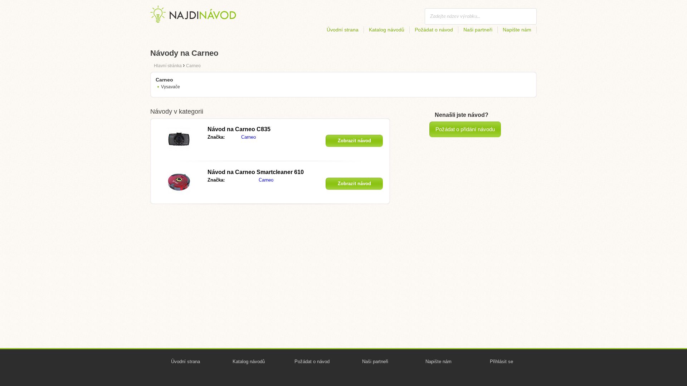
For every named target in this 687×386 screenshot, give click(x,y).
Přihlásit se (501, 361)
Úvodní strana (343, 30)
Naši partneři (477, 30)
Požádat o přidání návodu (465, 129)
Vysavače (170, 86)
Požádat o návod (434, 30)
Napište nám (517, 30)
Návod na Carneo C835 (239, 129)
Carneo (248, 137)
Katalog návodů (386, 30)
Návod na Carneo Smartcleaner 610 (256, 172)
